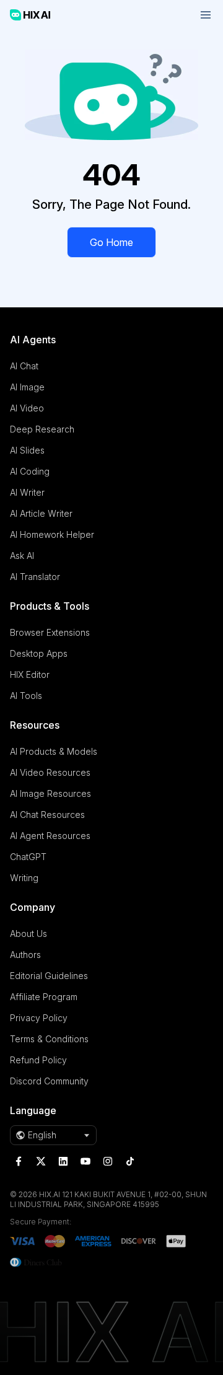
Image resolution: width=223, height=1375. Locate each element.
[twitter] (40, 1161)
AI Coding (30, 471)
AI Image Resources (50, 793)
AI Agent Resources (50, 835)
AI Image (27, 387)
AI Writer (27, 492)
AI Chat (24, 366)
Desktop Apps (39, 653)
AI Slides (27, 450)
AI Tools (26, 695)
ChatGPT (28, 856)
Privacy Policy (39, 1018)
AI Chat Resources (47, 814)
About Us (28, 933)
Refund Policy (38, 1060)
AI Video (27, 408)
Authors (25, 954)
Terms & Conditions (49, 1039)
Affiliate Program (43, 996)
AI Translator (35, 576)
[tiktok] (130, 1161)
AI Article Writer (41, 513)
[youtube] (85, 1161)
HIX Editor (30, 674)
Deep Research (42, 429)
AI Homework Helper (52, 534)
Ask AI (22, 555)
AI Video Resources (50, 772)
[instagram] (107, 1161)
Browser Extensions (50, 632)
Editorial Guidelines (49, 975)
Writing (24, 877)
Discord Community (49, 1081)
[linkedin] (63, 1161)
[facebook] (18, 1161)
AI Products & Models (53, 751)
